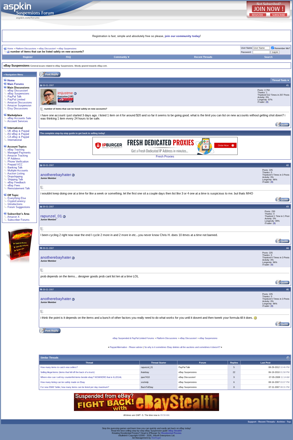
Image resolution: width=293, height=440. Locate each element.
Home (10, 48)
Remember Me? (282, 48)
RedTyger (156, 438)
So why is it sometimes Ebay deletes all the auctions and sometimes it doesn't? (182, 347)
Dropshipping (15, 176)
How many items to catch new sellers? (59, 367)
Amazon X (13, 216)
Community (120, 57)
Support (252, 422)
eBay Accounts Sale (19, 118)
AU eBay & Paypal (18, 133)
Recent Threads (203, 57)
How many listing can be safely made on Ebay (62, 382)
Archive (281, 422)
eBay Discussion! (47, 48)
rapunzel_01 (51, 216)
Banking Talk (15, 167)
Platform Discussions (26, 48)
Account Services (17, 121)
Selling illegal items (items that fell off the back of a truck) (67, 372)
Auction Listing (16, 173)
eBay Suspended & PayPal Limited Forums (133, 338)
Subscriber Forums (18, 219)
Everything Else (17, 198)
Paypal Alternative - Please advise (126, 347)
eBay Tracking (16, 149)
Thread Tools (279, 80)
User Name (246, 48)
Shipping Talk (15, 179)
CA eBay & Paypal (18, 136)
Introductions (15, 204)
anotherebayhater (55, 175)
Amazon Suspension (19, 105)
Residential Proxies (171, 433)
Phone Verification (18, 161)
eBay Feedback (17, 182)
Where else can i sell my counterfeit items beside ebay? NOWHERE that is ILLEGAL (81, 377)
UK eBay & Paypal (18, 130)
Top (289, 422)
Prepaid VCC (15, 164)
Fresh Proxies (165, 156)
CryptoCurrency (17, 201)
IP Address (14, 158)
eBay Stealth (174, 430)
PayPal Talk (15, 96)
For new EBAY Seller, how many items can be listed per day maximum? (74, 387)
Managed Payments (19, 152)
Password (246, 52)
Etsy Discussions (18, 108)
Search (268, 57)
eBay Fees (14, 185)
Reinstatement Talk (19, 188)
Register (28, 57)
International (15, 139)
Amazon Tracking (17, 155)
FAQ (68, 57)
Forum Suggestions (19, 207)
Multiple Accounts (18, 170)
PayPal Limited (16, 99)
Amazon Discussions (19, 102)
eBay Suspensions (67, 48)
